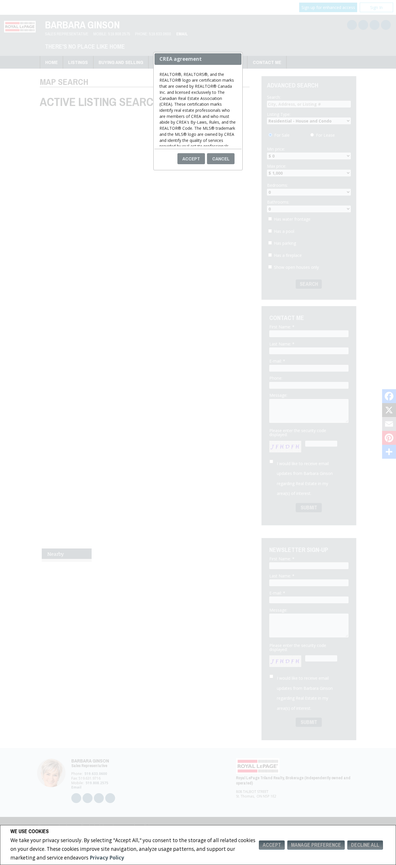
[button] (191, 158)
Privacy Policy (107, 857)
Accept (272, 844)
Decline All (365, 844)
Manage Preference (316, 844)
